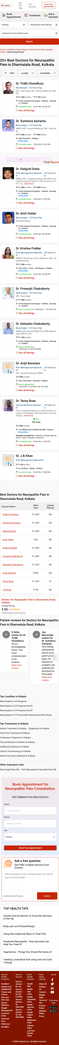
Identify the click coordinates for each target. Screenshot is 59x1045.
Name (6, 804)
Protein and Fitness (6, 993)
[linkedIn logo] (52, 989)
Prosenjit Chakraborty (13, 556)
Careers (42, 992)
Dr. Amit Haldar (26, 213)
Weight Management (7, 1009)
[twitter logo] (52, 985)
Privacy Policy (42, 1006)
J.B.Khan (7, 589)
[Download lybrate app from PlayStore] (53, 1008)
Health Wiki (30, 985)
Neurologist (22, 49)
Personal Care (5, 1019)
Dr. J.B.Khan (24, 456)
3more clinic (23, 270)
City (5, 830)
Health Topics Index (30, 1014)
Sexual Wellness (5, 1004)
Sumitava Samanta (12, 523)
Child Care (5, 1024)
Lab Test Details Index (30, 1033)
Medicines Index (31, 1021)
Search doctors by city (19, 984)
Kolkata (11, 49)
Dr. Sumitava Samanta (31, 121)
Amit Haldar (8, 539)
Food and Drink (5, 1014)
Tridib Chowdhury (11, 514)
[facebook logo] (52, 981)
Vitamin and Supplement (6, 988)
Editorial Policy (42, 1012)
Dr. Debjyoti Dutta (27, 169)
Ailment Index (30, 1026)
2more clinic (23, 141)
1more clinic (23, 195)
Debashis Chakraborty (13, 564)
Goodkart (5, 984)
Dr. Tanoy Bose (26, 401)
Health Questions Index (31, 999)
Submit (47, 896)
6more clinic (23, 432)
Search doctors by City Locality (19, 993)
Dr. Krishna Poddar (28, 248)
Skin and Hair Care (5, 998)
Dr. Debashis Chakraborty (33, 324)
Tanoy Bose (8, 581)
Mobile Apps (42, 996)
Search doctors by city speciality (20, 1013)
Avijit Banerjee (9, 573)
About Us (43, 984)
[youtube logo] (52, 993)
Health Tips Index (30, 991)
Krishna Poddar (10, 548)
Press (41, 1016)
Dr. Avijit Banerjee (28, 363)
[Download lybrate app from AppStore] (53, 1012)
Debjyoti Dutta (9, 531)
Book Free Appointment (48, 5)
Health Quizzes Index (30, 1007)
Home (3, 49)
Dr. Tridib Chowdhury (30, 83)
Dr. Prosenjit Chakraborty (33, 288)
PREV (6, 485)
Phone (6, 817)
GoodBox (5, 1027)
